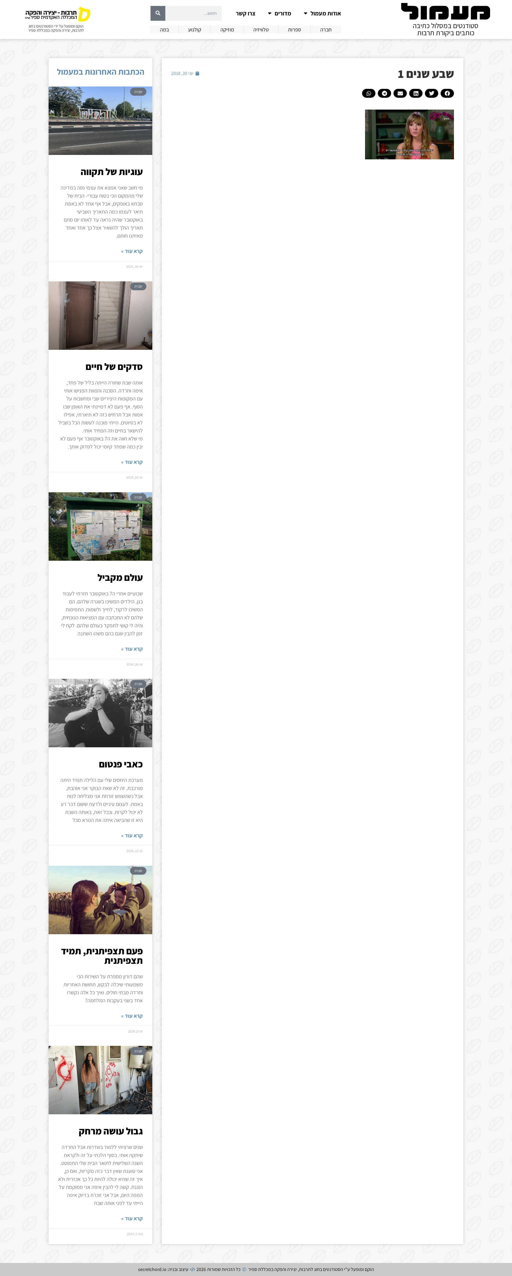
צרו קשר (245, 13)
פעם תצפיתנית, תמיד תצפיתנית (102, 955)
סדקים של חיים (114, 366)
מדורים (283, 13)
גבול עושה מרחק (111, 1131)
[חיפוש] (158, 13)
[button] (447, 93)
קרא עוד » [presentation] (132, 251)
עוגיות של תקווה (112, 171)
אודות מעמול (326, 13)
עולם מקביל (120, 577)
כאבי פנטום (121, 764)
